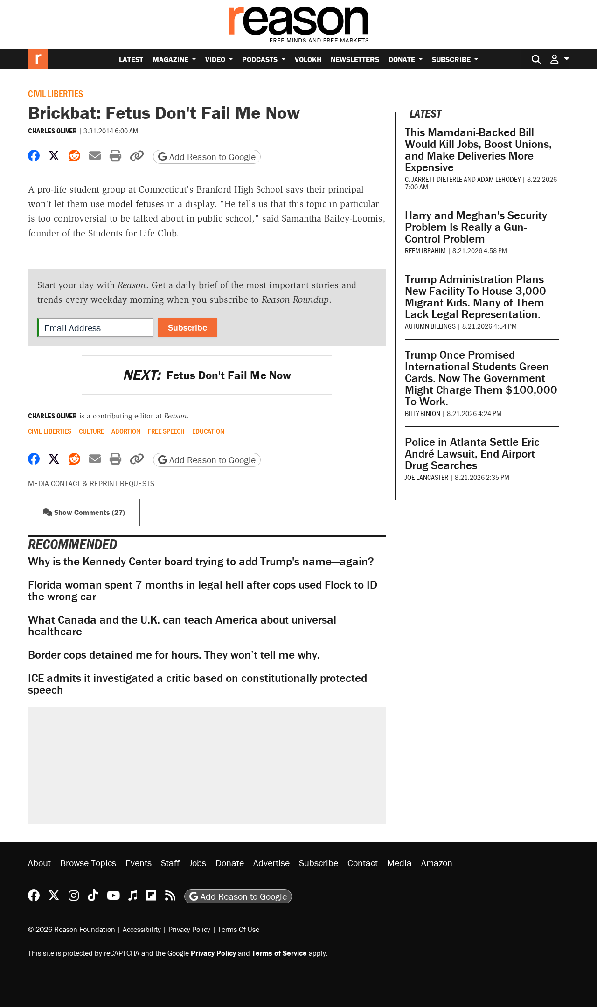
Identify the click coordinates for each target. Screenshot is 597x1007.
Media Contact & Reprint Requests (91, 483)
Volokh (308, 59)
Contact (362, 862)
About (39, 862)
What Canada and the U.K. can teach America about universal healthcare (182, 625)
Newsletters (355, 59)
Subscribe (452, 59)
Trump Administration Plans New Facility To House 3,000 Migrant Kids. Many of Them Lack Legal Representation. (475, 296)
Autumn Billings (430, 326)
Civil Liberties (55, 93)
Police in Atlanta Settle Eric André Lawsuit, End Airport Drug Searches (472, 453)
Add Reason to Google (211, 156)
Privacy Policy (189, 929)
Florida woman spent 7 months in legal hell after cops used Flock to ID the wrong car (202, 590)
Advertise (271, 862)
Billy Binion (422, 413)
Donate (403, 59)
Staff (170, 862)
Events (138, 862)
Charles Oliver (52, 130)
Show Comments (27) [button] (88, 512)
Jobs (197, 862)
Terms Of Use (238, 929)
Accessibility (142, 929)
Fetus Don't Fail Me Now (207, 375)
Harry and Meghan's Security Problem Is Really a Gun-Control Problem (476, 227)
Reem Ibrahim (425, 250)
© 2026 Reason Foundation (71, 929)
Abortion (125, 431)
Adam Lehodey (499, 179)
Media (399, 862)
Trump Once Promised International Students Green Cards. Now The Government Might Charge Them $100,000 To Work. (481, 378)
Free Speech (166, 431)
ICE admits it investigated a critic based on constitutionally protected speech (197, 684)
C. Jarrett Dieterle (433, 179)
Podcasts (260, 59)
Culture (91, 431)
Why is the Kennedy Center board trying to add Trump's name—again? (201, 561)
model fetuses (135, 203)
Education (208, 431)
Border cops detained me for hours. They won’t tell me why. (174, 654)
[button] (559, 59)
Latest (131, 59)
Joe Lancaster (426, 477)
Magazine (171, 59)
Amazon (436, 862)
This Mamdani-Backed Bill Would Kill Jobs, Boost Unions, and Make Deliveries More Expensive (478, 149)
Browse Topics (88, 862)
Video (216, 59)
